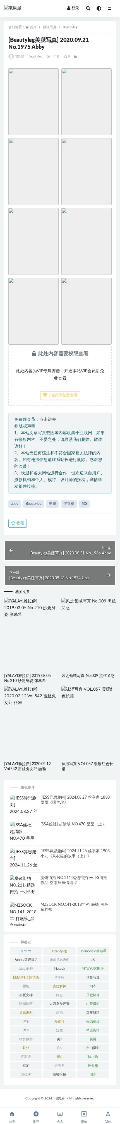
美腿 (52, 504)
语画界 (59, 1065)
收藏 (19, 523)
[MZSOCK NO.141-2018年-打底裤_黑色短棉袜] (24, 915)
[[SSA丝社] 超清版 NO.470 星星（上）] (24, 835)
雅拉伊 (26, 1074)
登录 (75, 8)
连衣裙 (68, 504)
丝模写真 (49, 27)
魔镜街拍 (59, 1074)
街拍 (84, 1121)
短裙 (59, 1030)
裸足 (26, 1065)
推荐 (36, 1121)
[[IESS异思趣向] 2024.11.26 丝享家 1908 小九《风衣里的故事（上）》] (24, 869)
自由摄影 (93, 1047)
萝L (59, 1056)
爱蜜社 (59, 1021)
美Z (59, 1039)
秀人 (60, 1121)
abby (14, 504)
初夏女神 (26, 995)
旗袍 (59, 1012)
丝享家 (59, 977)
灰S (26, 1021)
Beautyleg (70, 27)
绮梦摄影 (26, 1039)
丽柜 (26, 986)
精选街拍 (93, 1030)
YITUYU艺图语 (93, 968)
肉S (59, 1047)
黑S (84, 504)
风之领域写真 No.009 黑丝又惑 (87, 676)
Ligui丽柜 (26, 968)
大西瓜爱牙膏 (59, 1003)
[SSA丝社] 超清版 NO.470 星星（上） (73, 824)
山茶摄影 (93, 1003)
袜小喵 (93, 1056)
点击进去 (47, 419)
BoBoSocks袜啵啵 (93, 951)
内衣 (93, 986)
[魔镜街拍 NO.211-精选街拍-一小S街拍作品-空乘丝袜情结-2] (24, 892)
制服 (59, 995)
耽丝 (26, 1047)
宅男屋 (19, 56)
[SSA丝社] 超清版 (26, 977)
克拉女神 (59, 986)
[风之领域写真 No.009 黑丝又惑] (88, 604)
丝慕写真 (93, 977)
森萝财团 (93, 1012)
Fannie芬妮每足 (26, 959)
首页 (33, 27)
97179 (26, 951)
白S (26, 1030)
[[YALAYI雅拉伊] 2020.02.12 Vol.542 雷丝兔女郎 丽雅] (31, 696)
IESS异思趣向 (59, 959)
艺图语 (26, 1056)
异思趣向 (26, 1012)
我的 (108, 1121)
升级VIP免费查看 (62, 395)
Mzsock (59, 968)
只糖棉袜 (93, 995)
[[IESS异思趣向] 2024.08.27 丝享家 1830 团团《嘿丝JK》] (24, 811)
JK (93, 959)
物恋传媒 (93, 1021)
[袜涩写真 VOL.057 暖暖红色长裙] (88, 693)
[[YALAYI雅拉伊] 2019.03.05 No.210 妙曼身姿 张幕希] (31, 608)
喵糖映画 (26, 1003)
